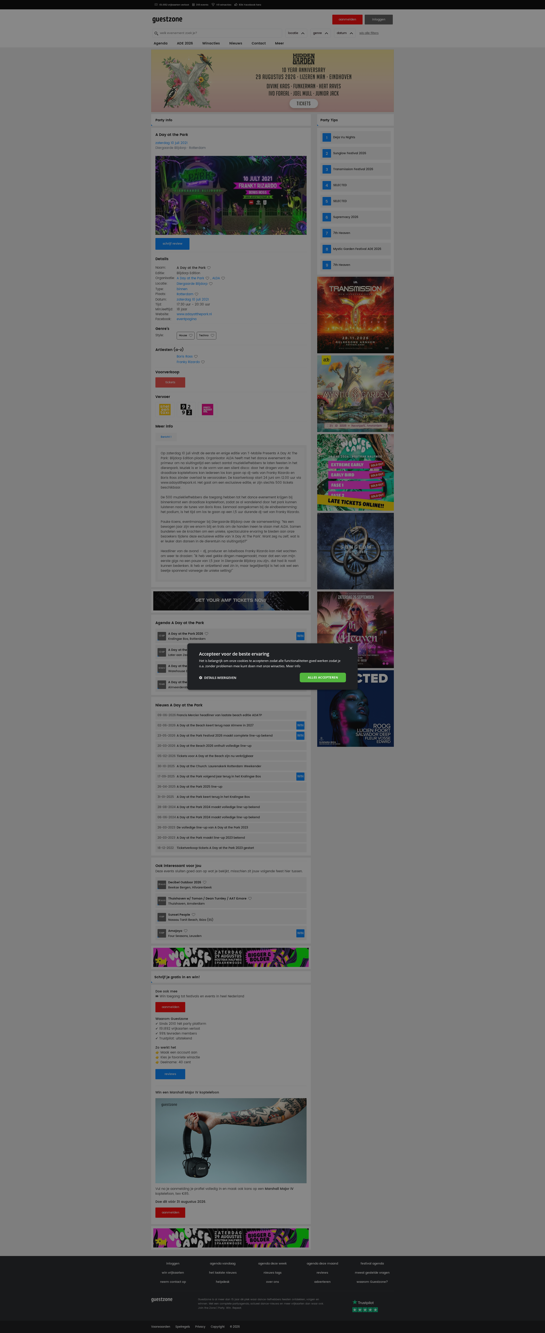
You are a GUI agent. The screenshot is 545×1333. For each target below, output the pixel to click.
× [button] (350, 648)
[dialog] (272, 666)
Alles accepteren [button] (323, 677)
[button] (217, 677)
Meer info (293, 666)
